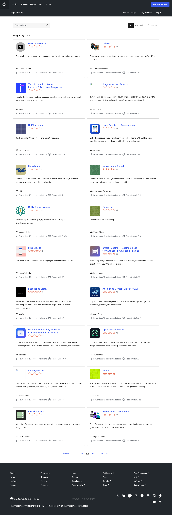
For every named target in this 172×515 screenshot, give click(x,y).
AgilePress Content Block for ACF (120, 288)
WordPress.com (141, 473)
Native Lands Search (113, 166)
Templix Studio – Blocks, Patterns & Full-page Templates (45, 86)
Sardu (36, 499)
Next (108, 454)
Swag (106, 485)
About (12, 473)
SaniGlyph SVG (36, 370)
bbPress (138, 481)
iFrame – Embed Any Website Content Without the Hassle (44, 331)
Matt (137, 477)
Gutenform (108, 207)
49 (102, 453)
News (12, 477)
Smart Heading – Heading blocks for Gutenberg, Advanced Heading (120, 249)
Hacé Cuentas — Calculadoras (118, 125)
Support (75, 477)
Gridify (106, 370)
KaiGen (106, 43)
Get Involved (108, 473)
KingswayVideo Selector (115, 84)
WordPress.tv (78, 485)
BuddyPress (140, 485)
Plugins (44, 481)
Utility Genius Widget (39, 207)
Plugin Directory (16, 13)
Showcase (45, 473)
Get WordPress (160, 4)
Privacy (13, 485)
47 (93, 453)
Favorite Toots (36, 411)
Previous (65, 454)
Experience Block (37, 288)
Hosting (13, 481)
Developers (77, 481)
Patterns (44, 485)
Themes (44, 477)
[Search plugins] (47, 25)
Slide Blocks (34, 248)
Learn (74, 473)
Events (105, 477)
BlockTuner (34, 166)
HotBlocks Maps (36, 125)
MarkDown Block (37, 43)
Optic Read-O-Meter (113, 329)
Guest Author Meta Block (115, 411)
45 (82, 453)
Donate (107, 481)
